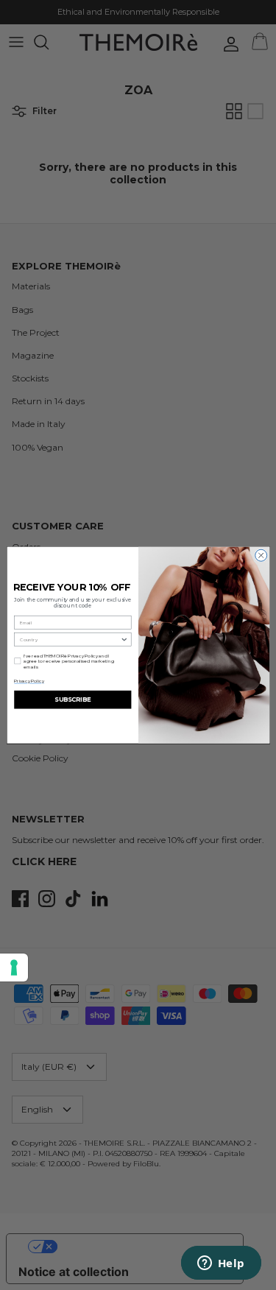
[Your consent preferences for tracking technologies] (14, 967)
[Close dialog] (260, 555)
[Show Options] (124, 639)
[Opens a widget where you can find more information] (220, 1264)
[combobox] (70, 639)
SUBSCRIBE (72, 699)
